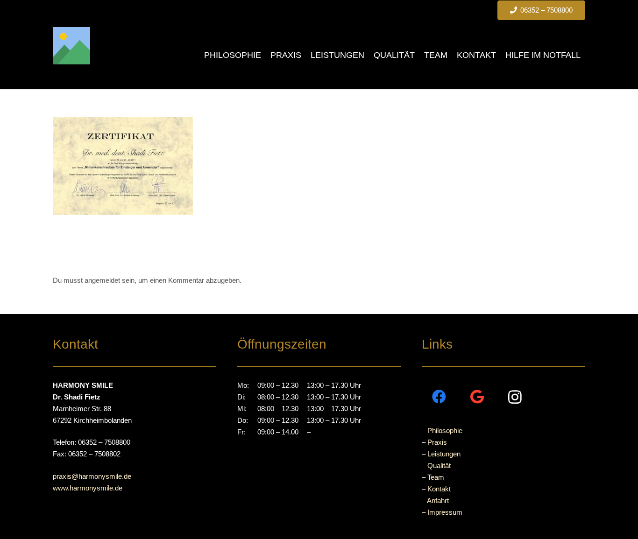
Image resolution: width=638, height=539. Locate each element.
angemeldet (102, 280)
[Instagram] (514, 396)
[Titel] (71, 45)
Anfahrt (438, 500)
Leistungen (444, 454)
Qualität (439, 465)
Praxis (437, 442)
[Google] (477, 396)
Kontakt (439, 489)
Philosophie (444, 430)
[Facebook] (439, 396)
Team (435, 477)
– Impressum (442, 512)
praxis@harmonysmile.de (92, 476)
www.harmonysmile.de (87, 488)
